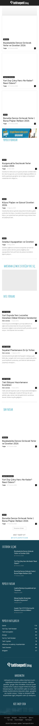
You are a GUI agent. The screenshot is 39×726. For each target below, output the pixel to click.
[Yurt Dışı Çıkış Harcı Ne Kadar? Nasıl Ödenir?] (19, 66)
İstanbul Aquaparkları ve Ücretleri (18, 242)
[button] (3, 3)
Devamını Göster (19, 528)
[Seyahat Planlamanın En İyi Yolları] (19, 341)
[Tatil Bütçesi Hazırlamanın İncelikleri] (19, 373)
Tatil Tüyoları (6, 312)
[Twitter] (25, 710)
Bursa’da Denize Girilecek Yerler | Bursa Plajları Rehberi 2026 (19, 119)
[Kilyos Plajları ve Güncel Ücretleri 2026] (19, 191)
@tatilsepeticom (19, 538)
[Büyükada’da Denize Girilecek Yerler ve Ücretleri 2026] (19, 28)
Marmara (6, 39)
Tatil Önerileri (20, 140)
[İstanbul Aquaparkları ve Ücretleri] (19, 230)
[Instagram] (14, 710)
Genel (5, 114)
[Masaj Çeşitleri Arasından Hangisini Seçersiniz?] (7, 600)
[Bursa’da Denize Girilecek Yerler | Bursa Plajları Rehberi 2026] (19, 104)
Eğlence (31, 717)
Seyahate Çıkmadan (9, 77)
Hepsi (11, 140)
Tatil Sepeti (28, 720)
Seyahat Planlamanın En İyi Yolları (18, 350)
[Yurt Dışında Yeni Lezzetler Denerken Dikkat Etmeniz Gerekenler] (19, 306)
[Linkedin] (19, 710)
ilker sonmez (6, 321)
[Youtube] (31, 710)
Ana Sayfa (7, 717)
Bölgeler (14, 717)
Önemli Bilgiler (19, 720)
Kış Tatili (21, 296)
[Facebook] (8, 710)
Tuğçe (5, 48)
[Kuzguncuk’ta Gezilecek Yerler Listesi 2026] (19, 152)
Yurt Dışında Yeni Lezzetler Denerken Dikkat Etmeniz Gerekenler (19, 316)
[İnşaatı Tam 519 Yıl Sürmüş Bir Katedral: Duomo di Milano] (7, 610)
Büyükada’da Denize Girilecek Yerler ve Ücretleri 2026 (17, 44)
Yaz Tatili (10, 720)
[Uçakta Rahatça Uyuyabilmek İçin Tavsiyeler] (7, 590)
